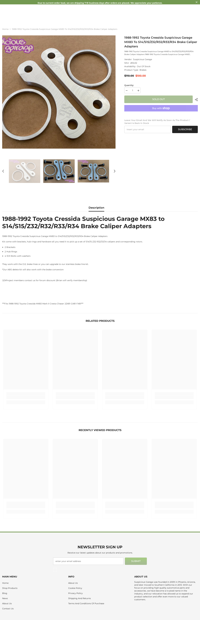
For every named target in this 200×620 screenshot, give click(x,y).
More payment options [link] (161, 112)
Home (5, 29)
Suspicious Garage (142, 59)
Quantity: (129, 85)
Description (96, 207)
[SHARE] (195, 99)
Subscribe (185, 129)
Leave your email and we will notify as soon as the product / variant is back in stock (157, 121)
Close (196, 2)
